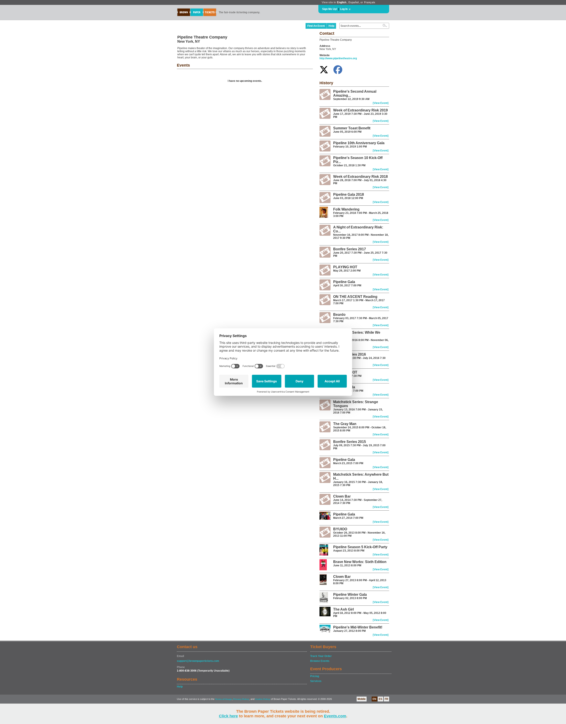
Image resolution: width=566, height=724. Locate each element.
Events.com (335, 716)
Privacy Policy (241, 699)
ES (380, 699)
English (341, 2)
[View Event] (380, 103)
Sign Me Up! (329, 9)
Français (369, 2)
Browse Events (319, 661)
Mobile (362, 699)
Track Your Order (321, 656)
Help (331, 25)
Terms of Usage (223, 699)
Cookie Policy (262, 699)
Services (315, 681)
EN (374, 699)
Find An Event (316, 25)
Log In (344, 9)
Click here (228, 716)
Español (353, 2)
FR (386, 699)
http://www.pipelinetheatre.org (338, 58)
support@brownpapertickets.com (198, 661)
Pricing (314, 676)
